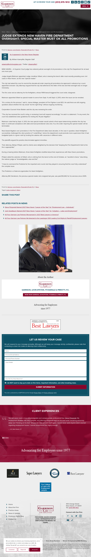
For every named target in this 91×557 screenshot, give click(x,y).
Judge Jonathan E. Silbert (13, 190)
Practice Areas (13, 510)
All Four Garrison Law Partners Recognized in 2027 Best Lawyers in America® (32, 215)
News (8, 32)
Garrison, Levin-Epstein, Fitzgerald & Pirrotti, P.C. (21, 50)
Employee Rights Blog (16, 516)
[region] (23, 545)
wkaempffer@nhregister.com (12, 64)
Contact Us (12, 519)
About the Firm (13, 507)
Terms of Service (48, 393)
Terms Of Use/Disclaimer (53, 541)
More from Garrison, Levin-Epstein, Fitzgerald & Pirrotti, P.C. (45, 295)
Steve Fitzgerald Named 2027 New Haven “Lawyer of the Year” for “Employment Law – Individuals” (39, 207)
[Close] (41, 540)
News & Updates (14, 513)
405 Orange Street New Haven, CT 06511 (73, 505)
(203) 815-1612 (62, 2)
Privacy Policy (37, 393)
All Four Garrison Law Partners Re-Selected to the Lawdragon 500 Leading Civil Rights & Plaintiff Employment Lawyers (46, 218)
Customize (11, 550)
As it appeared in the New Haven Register (24, 54)
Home (3, 32)
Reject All (23, 550)
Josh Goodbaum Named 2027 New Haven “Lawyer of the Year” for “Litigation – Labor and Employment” (41, 211)
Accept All (35, 550)
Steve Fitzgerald (70, 418)
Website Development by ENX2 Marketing (75, 541)
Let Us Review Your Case (44, 2)
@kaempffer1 (32, 64)
